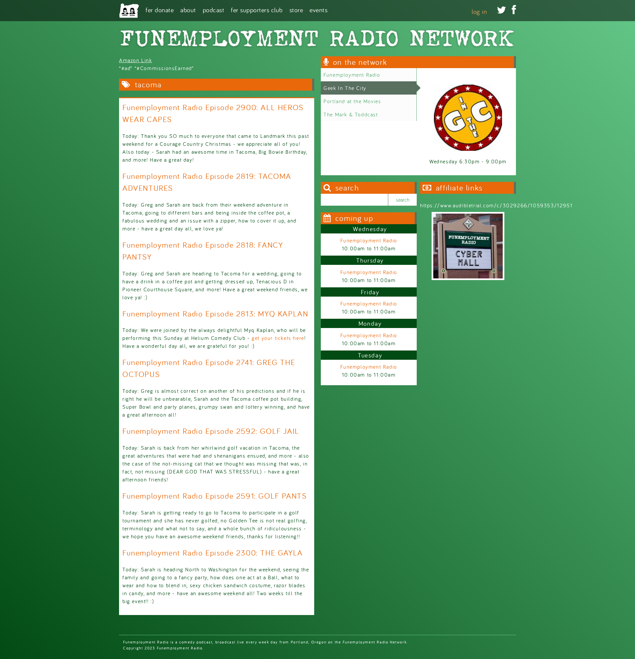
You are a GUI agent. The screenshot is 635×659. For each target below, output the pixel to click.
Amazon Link (135, 60)
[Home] (129, 10)
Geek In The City (344, 88)
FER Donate (160, 9)
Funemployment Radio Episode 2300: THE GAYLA (212, 553)
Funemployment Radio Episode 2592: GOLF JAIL (210, 431)
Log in (479, 11)
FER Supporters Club (257, 9)
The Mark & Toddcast (350, 114)
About (188, 9)
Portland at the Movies (352, 101)
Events (318, 9)
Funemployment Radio (351, 74)
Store (296, 9)
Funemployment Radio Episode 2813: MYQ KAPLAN (215, 314)
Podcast (214, 9)
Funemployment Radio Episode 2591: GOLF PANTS (214, 496)
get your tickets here (278, 338)
